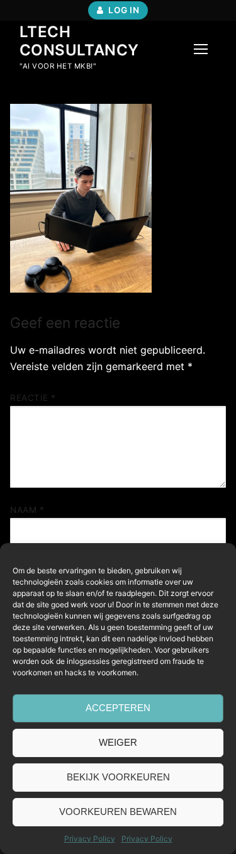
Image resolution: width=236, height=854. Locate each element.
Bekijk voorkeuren (118, 777)
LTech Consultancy (79, 41)
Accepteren (118, 707)
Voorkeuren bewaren (118, 811)
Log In (123, 10)
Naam (27, 510)
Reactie (33, 398)
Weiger (118, 742)
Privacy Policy (89, 838)
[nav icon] (201, 49)
